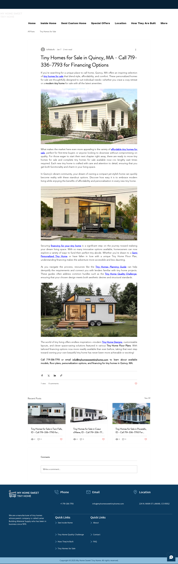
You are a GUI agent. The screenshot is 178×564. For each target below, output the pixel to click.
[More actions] (135, 49)
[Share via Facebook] (42, 375)
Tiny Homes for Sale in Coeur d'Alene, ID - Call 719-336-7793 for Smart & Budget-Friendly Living (89, 430)
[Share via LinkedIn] (55, 375)
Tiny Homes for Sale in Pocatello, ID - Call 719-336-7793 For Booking (131, 430)
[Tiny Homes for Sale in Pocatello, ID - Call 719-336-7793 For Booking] (131, 413)
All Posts (31, 31)
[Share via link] (61, 375)
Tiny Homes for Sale (48, 31)
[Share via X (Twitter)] (48, 375)
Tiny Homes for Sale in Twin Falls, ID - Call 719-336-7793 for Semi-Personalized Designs (46, 430)
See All (147, 398)
